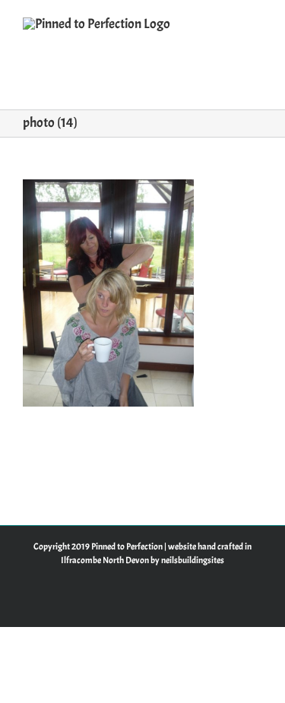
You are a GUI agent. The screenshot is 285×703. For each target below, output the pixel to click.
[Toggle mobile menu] (256, 23)
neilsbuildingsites (192, 560)
